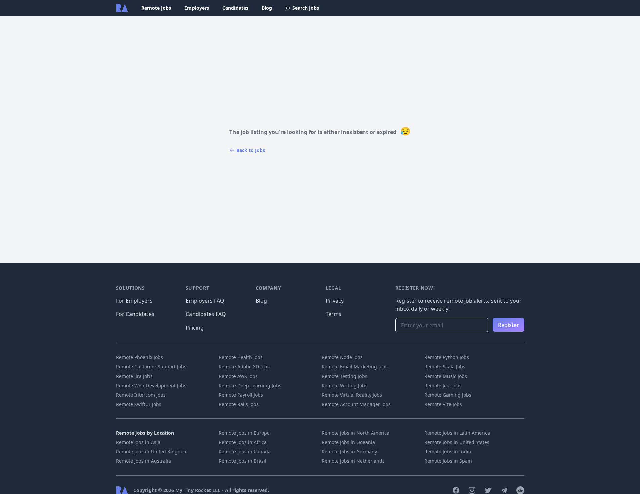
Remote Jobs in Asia (138, 442)
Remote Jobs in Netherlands (353, 461)
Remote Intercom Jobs (141, 395)
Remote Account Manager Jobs (356, 404)
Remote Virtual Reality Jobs (352, 395)
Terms (333, 314)
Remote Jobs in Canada (245, 451)
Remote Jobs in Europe (244, 433)
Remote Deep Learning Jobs (250, 385)
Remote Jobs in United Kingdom (152, 451)
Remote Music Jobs (445, 376)
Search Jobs (305, 8)
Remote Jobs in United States (456, 442)
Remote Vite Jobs (443, 404)
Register (508, 325)
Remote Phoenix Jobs (139, 357)
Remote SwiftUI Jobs (138, 404)
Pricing (195, 327)
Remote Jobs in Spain (448, 461)
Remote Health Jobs (241, 357)
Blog (267, 8)
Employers (196, 8)
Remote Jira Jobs (134, 376)
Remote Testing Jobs (344, 376)
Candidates (235, 8)
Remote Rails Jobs (239, 404)
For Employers (134, 300)
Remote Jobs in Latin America (457, 433)
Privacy (335, 300)
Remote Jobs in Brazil (242, 461)
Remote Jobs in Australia (143, 461)
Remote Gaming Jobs (447, 395)
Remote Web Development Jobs (151, 385)
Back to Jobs (250, 150)
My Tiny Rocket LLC (198, 490)
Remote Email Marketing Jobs (355, 366)
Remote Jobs (156, 8)
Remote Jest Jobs (443, 385)
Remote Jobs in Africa (243, 442)
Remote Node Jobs (342, 357)
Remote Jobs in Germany (349, 451)
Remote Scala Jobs (444, 366)
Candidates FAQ (206, 314)
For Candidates (135, 314)
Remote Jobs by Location (145, 433)
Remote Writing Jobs (345, 385)
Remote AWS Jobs (238, 376)
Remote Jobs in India (447, 451)
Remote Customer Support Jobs (151, 366)
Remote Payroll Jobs (241, 395)
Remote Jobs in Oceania (348, 442)
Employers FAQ (205, 300)
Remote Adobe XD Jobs (244, 366)
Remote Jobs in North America (355, 433)
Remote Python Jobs (446, 357)
